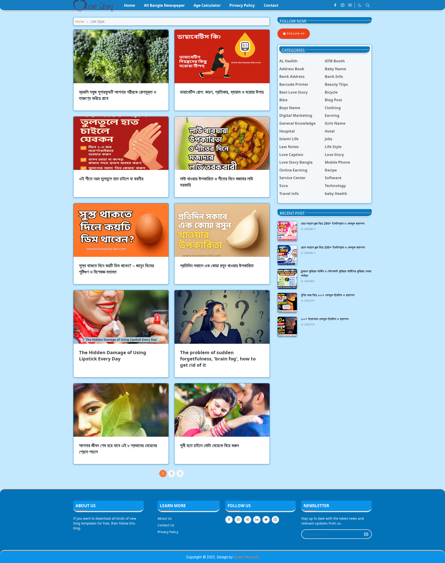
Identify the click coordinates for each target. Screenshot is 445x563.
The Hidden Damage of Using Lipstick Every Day (112, 355)
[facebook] (335, 5)
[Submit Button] (366, 534)
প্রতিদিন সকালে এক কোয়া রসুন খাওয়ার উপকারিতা (217, 265)
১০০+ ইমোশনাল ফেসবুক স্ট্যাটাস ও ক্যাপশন (324, 319)
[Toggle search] (367, 5)
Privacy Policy (168, 532)
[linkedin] (257, 519)
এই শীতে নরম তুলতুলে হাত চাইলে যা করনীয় (111, 178)
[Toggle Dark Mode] (359, 5)
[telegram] (247, 519)
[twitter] (266, 519)
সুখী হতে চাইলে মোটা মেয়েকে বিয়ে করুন (209, 445)
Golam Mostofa (246, 557)
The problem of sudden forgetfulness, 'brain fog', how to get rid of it (218, 358)
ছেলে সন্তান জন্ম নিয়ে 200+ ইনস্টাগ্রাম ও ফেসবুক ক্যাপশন (333, 247)
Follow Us (295, 33)
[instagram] (342, 5)
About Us (165, 518)
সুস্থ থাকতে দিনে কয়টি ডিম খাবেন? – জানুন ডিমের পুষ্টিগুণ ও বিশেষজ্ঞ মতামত (116, 268)
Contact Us (166, 525)
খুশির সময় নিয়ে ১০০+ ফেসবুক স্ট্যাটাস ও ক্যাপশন (327, 295)
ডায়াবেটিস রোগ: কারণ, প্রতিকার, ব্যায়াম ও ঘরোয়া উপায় (222, 92)
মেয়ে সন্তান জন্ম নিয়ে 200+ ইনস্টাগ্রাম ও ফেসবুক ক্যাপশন (332, 223)
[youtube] (350, 5)
